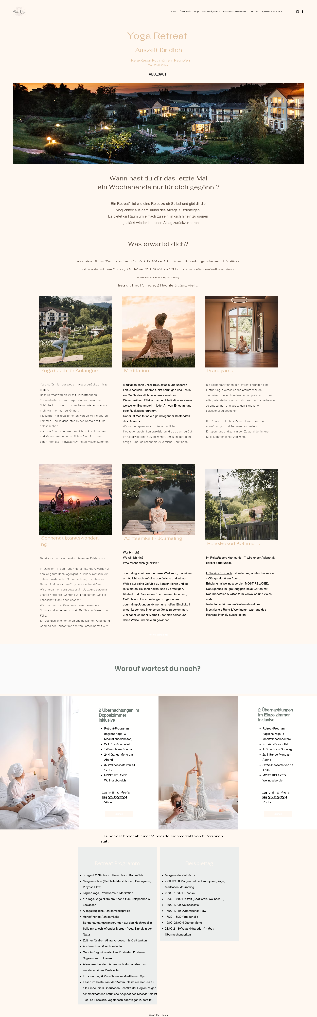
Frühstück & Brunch (219, 573)
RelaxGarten (254, 588)
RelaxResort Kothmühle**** (228, 557)
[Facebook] (302, 11)
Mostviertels (145, 994)
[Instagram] (297, 11)
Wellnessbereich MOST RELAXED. (246, 583)
